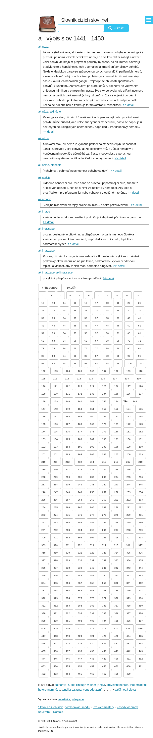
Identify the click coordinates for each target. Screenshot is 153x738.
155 (141, 409)
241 (92, 484)
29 (118, 310)
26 (85, 310)
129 (43, 394)
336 (43, 568)
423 (116, 636)
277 (92, 515)
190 (129, 439)
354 (43, 583)
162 (116, 416)
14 (64, 303)
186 (80, 439)
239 (68, 484)
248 (68, 492)
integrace (78, 699)
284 (68, 522)
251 (104, 492)
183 (43, 439)
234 (116, 477)
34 (64, 318)
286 (92, 522)
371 (141, 590)
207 (116, 454)
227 (141, 469)
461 (141, 666)
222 (80, 469)
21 (139, 303)
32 (42, 318)
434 (141, 643)
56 (85, 333)
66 (85, 341)
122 (68, 386)
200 (141, 447)
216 (116, 462)
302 (68, 537)
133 (92, 394)
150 (80, 409)
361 (129, 583)
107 (104, 371)
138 (43, 401)
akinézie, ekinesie (49, 165)
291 (43, 530)
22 (42, 310)
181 (129, 431)
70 (129, 341)
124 (92, 386)
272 (141, 507)
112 (55, 378)
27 (96, 310)
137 (141, 394)
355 (56, 583)
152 (104, 409)
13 (53, 303)
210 (43, 462)
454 (56, 666)
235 (129, 477)
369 (116, 590)
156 (43, 416)
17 (96, 303)
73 (53, 348)
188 (104, 439)
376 (92, 598)
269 (104, 507)
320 (68, 553)
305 (104, 537)
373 (56, 598)
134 (104, 394)
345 (43, 575)
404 (104, 621)
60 (129, 333)
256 (56, 500)
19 (118, 303)
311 (68, 545)
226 (129, 469)
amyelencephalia (117, 684)
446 (68, 659)
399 (43, 621)
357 (80, 583)
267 (80, 507)
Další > (72, 288)
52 (42, 333)
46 (85, 325)
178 (92, 431)
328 (56, 560)
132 (80, 394)
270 (116, 507)
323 (104, 553)
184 (56, 439)
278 (104, 515)
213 (80, 462)
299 (141, 530)
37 (96, 318)
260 (104, 500)
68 (107, 341)
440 (104, 651)
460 (129, 666)
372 (43, 598)
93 (53, 363)
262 (129, 500)
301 (56, 537)
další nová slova (125, 689)
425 (141, 636)
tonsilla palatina (71, 689)
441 (116, 651)
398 (141, 613)
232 (92, 477)
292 (56, 530)
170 (104, 424)
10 (127, 295)
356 (68, 583)
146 (135, 401)
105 (80, 371)
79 (118, 348)
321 (80, 553)
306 (116, 537)
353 (141, 575)
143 (104, 401)
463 (56, 674)
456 (80, 666)
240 (80, 484)
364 (56, 590)
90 (129, 356)
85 (75, 356)
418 (56, 636)
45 (75, 325)
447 (80, 659)
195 (80, 447)
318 (43, 553)
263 (141, 500)
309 (43, 545)
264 (43, 507)
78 (107, 348)
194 (68, 447)
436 (56, 651)
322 (92, 553)
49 (118, 325)
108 (116, 371)
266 (68, 507)
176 (68, 431)
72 (42, 348)
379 (129, 598)
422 (104, 636)
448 (92, 659)
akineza (43, 46)
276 (80, 515)
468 (116, 674)
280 (129, 515)
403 (92, 621)
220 (56, 469)
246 (43, 492)
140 (68, 401)
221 (68, 469)
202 (56, 454)
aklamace (44, 199)
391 (56, 613)
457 (92, 666)
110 (141, 371)
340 (92, 568)
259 (92, 500)
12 (42, 303)
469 (129, 674)
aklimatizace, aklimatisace (55, 272)
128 (141, 386)
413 (104, 628)
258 (80, 500)
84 (64, 356)
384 (80, 606)
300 (43, 537)
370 (129, 590)
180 (116, 431)
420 (80, 636)
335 (141, 560)
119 (139, 378)
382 (56, 606)
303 (80, 537)
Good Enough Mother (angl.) (86, 684)
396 (116, 613)
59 (118, 333)
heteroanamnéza (49, 689)
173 (141, 424)
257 (68, 500)
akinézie (43, 138)
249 (80, 492)
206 (104, 454)
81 (139, 348)
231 (80, 477)
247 (56, 492)
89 (118, 356)
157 (56, 416)
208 (129, 454)
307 (129, 537)
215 (104, 462)
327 (43, 560)
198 (116, 447)
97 (96, 363)
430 (92, 643)
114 (79, 378)
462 (43, 674)
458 (104, 666)
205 (92, 454)
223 (92, 469)
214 (92, 462)
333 (116, 560)
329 (68, 560)
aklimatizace (46, 250)
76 (85, 348)
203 (68, 454)
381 (43, 606)
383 (68, 606)
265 (56, 507)
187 (92, 439)
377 (104, 598)
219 (43, 469)
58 (107, 333)
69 (118, 341)
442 (129, 651)
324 (116, 553)
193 (56, 447)
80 (129, 348)
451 (129, 659)
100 (130, 363)
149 (68, 409)
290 (141, 522)
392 (68, 613)
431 (104, 643)
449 (104, 659)
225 (116, 469)
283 (56, 522)
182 (141, 431)
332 (104, 560)
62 (42, 341)
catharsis (61, 684)
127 (129, 386)
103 (56, 371)
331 (92, 560)
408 (43, 628)
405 (116, 621)
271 (129, 507)
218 (140, 462)
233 (104, 477)
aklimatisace (46, 228)
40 (129, 318)
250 (92, 492)
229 (56, 477)
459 (116, 666)
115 (91, 378)
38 (107, 318)
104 (68, 371)
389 (141, 606)
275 (68, 515)
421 (92, 636)
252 (116, 492)
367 (92, 590)
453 (43, 666)
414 (116, 628)
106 (92, 371)
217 (128, 462)
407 (141, 621)
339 (80, 568)
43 (53, 325)
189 (116, 439)
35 (75, 318)
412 (92, 628)
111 (43, 378)
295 (92, 530)
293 (68, 530)
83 (53, 356)
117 (115, 378)
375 (80, 598)
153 (116, 409)
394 (92, 613)
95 (75, 363)
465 (80, 674)
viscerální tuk (138, 684)
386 (104, 606)
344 (141, 568)
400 (56, 621)
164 (141, 416)
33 (53, 318)
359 (104, 583)
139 (56, 401)
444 (43, 659)
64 (64, 341)
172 (129, 424)
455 (68, 666)
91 (139, 356)
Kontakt (58, 711)
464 (68, 674)
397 (129, 613)
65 (75, 341)
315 (116, 545)
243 (116, 484)
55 (75, 333)
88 (107, 356)
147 (43, 409)
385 (92, 606)
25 (75, 310)
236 (141, 477)
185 (68, 439)
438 (80, 651)
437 (68, 651)
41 (139, 318)
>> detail (128, 105)
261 (116, 500)
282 (43, 522)
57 (96, 333)
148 (56, 409)
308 (141, 537)
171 (116, 424)
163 (129, 416)
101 (142, 363)
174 (43, 431)
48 (107, 325)
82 (42, 356)
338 (68, 568)
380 (141, 598)
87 (96, 356)
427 (56, 643)
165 (43, 424)
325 (129, 553)
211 (56, 462)
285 (80, 522)
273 (43, 515)
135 (116, 394)
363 (43, 590)
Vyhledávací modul (77, 707)
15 (75, 303)
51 (139, 325)
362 (141, 583)
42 (42, 325)
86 (85, 356)
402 (80, 621)
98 (107, 363)
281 (141, 515)
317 (140, 545)
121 (56, 386)
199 (129, 447)
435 (43, 651)
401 (68, 621)
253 (129, 492)
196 (92, 447)
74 (64, 348)
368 (104, 590)
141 (80, 401)
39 (118, 318)
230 (68, 477)
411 (80, 628)
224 (104, 469)
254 (141, 492)
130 (56, 394)
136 (129, 394)
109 (129, 371)
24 (64, 310)
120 (43, 386)
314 (104, 545)
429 (80, 643)
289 (129, 522)
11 (137, 295)
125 (104, 386)
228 (43, 477)
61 (139, 333)
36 (85, 318)
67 (96, 341)
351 (116, 575)
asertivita (64, 699)
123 (80, 386)
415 (128, 628)
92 (42, 363)
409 (56, 628)
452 (141, 659)
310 (56, 545)
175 (56, 431)
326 (141, 553)
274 (56, 515)
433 (129, 643)
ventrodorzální (92, 689)
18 (107, 303)
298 (129, 530)
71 (139, 341)
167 (68, 424)
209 (141, 454)
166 (56, 424)
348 (80, 575)
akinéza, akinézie (49, 111)
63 (53, 341)
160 (92, 416)
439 (92, 651)
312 (80, 545)
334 (129, 560)
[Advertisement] (91, 7)
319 (56, 553)
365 (68, 590)
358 (92, 583)
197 (104, 447)
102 (43, 371)
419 (68, 636)
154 (129, 409)
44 (64, 325)
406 (129, 621)
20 (129, 303)
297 (116, 530)
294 (80, 530)
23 (53, 310)
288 (116, 522)
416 (140, 628)
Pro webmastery (103, 707)
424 (129, 636)
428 (68, 643)
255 (43, 500)
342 (116, 568)
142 (92, 401)
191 (141, 439)
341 (104, 568)
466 (92, 674)
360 (116, 583)
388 (129, 606)
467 (104, 674)
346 (56, 575)
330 (80, 560)
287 (104, 522)
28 (107, 310)
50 (129, 325)
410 (68, 628)
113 (67, 378)
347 (68, 575)
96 (85, 363)
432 (116, 643)
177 (80, 431)
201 (43, 454)
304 (92, 537)
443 (141, 651)
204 (80, 454)
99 (118, 363)
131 (68, 394)
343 (129, 568)
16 (85, 303)
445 (56, 659)
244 (129, 484)
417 (43, 636)
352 (129, 575)
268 (92, 507)
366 (80, 590)
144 (116, 401)
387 (116, 606)
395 (104, 613)
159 (80, 416)
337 (56, 568)
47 (96, 325)
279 (116, 515)
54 (64, 333)
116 (103, 378)
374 (68, 598)
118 (127, 378)
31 (139, 310)
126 (116, 386)
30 (129, 310)
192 (43, 447)
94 (64, 363)
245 (141, 484)
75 (75, 348)
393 (80, 613)
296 (104, 530)
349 (92, 575)
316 (128, 545)
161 (104, 416)
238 (56, 484)
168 (80, 424)
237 (43, 484)
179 (104, 431)
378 (116, 598)
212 (68, 462)
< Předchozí (49, 288)
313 (92, 545)
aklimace (44, 211)
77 (96, 348)
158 (68, 416)
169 (92, 424)
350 (104, 575)
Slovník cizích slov (50, 707)
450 (116, 659)
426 (43, 643)
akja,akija (44, 177)
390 (43, 613)
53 (53, 333)
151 (92, 409)
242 (104, 484)
